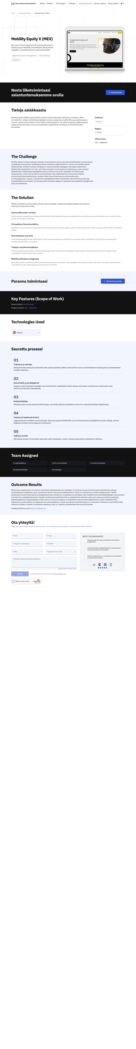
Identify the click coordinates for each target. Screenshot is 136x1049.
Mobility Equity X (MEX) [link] (42, 13)
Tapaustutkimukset (25, 13)
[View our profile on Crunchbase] (94, 564)
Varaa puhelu (113, 3)
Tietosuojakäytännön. (59, 574)
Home (13, 13)
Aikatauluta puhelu (114, 281)
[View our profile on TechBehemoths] (110, 564)
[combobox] (27, 552)
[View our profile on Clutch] (99, 564)
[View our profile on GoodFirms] (105, 564)
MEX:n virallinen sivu (38, 508)
